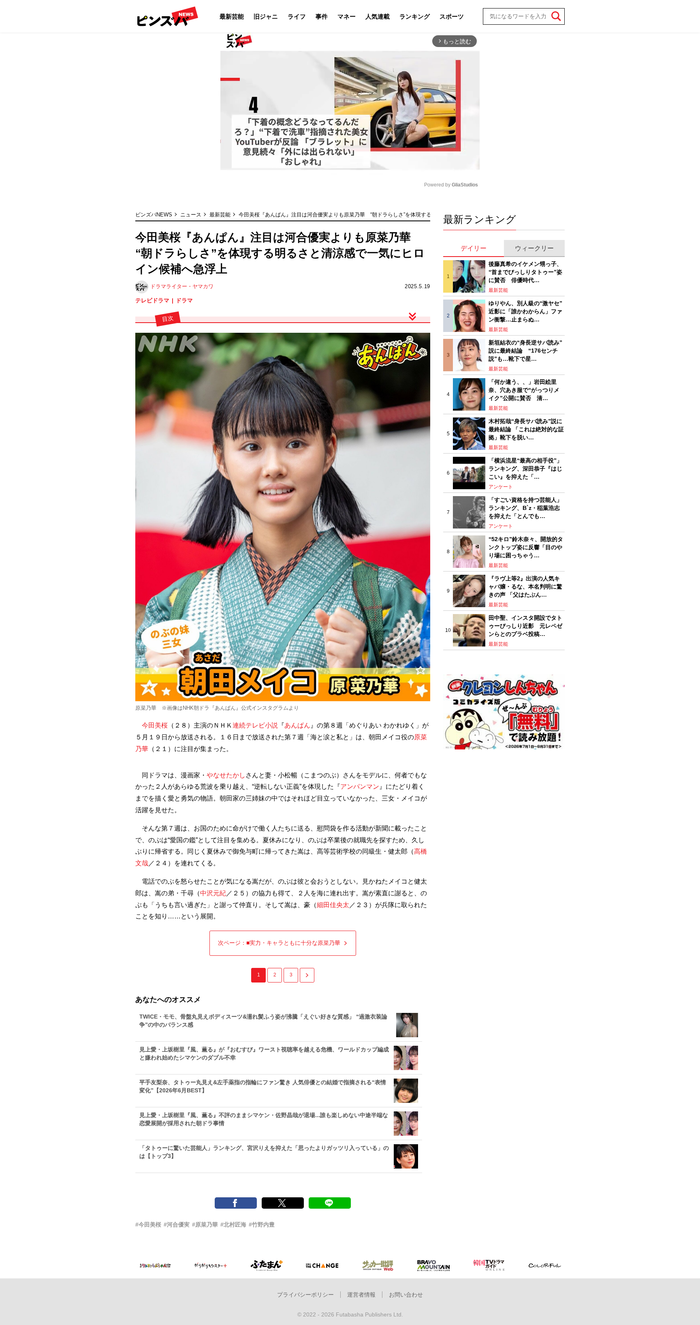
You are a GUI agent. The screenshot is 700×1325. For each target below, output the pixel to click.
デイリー (474, 248)
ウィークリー (534, 248)
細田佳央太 (333, 904)
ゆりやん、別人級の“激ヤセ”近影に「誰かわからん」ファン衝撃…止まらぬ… (525, 311)
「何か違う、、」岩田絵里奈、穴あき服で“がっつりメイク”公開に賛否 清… (524, 390)
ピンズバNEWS (153, 214)
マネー (346, 16)
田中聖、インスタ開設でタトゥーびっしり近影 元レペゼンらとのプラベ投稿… (525, 625)
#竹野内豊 (262, 1224)
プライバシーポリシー (305, 1294)
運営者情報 (361, 1294)
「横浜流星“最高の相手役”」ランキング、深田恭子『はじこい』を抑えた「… (525, 468)
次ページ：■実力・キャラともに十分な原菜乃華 (279, 943)
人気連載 (377, 16)
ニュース (190, 214)
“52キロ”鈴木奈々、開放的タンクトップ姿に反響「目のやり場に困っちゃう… (526, 547)
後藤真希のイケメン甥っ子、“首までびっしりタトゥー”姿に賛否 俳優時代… (525, 272)
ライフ (297, 16)
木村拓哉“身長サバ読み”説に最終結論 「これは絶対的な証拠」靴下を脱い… (526, 429)
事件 (322, 16)
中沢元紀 (213, 893)
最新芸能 (232, 16)
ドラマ (184, 300)
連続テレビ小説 (255, 725)
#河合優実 (177, 1224)
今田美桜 (155, 725)
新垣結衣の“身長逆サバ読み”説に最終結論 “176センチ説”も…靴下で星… (525, 350)
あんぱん (297, 725)
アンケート (501, 486)
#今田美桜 (148, 1224)
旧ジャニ (266, 16)
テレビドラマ (152, 300)
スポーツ (452, 16)
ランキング (414, 16)
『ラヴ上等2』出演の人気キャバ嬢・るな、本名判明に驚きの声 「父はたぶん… (525, 586)
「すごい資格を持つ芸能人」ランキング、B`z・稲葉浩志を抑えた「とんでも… (525, 508)
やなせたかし (226, 775)
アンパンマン (359, 786)
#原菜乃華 (205, 1224)
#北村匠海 (233, 1224)
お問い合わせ (406, 1294)
